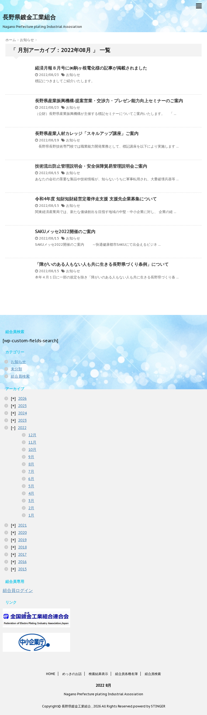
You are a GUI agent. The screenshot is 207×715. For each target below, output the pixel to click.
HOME (50, 674)
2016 (22, 561)
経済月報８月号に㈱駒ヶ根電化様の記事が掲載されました (91, 68)
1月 (31, 515)
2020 (22, 532)
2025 (22, 405)
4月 (31, 493)
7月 (31, 471)
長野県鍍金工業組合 (29, 17)
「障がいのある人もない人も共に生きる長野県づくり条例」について (102, 264)
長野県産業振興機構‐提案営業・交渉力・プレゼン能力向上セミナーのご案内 (109, 100)
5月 (31, 486)
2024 (22, 413)
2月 (31, 508)
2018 (22, 547)
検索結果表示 (98, 674)
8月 (31, 464)
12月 (32, 435)
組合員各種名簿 (126, 674)
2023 (22, 420)
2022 (22, 427)
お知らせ (73, 74)
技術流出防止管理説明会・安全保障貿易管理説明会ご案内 (91, 166)
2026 (22, 398)
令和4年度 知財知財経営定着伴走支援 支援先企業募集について (96, 198)
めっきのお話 (72, 674)
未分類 (16, 369)
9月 (31, 456)
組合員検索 (20, 376)
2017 (22, 554)
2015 (22, 569)
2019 (22, 539)
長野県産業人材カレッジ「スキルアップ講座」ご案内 (87, 133)
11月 (32, 442)
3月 (31, 500)
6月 (31, 478)
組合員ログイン (18, 590)
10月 (32, 449)
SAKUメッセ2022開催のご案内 (65, 231)
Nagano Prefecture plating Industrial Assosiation (103, 694)
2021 (22, 525)
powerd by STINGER (149, 706)
